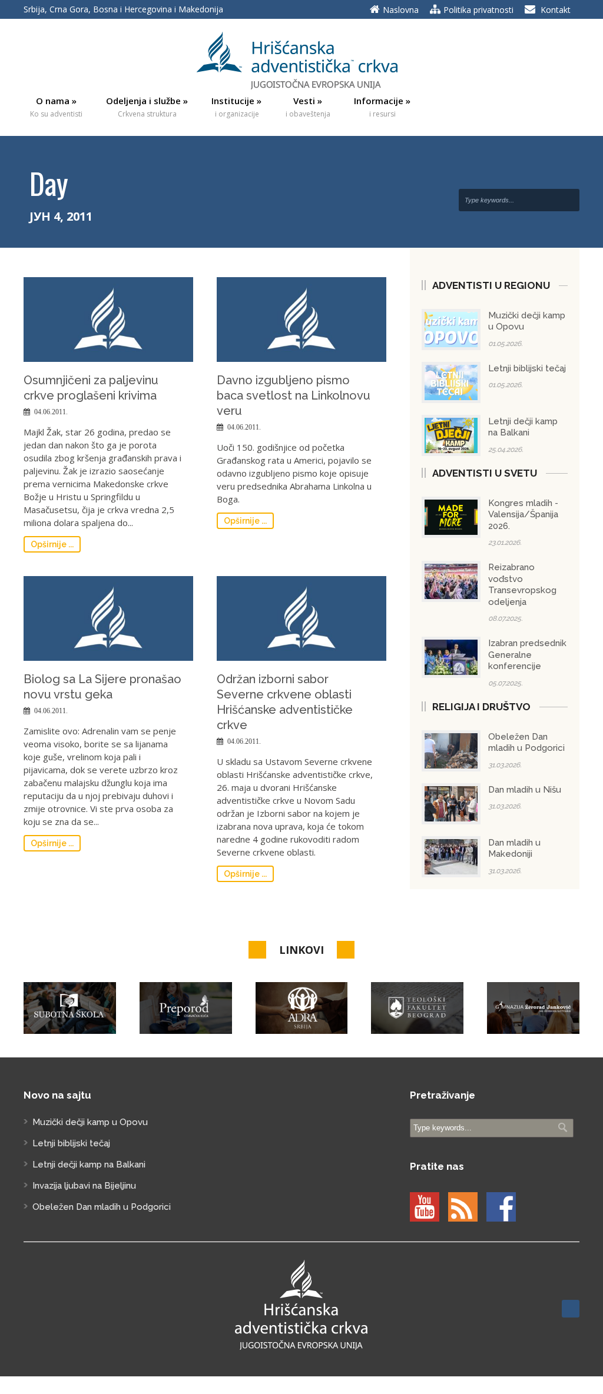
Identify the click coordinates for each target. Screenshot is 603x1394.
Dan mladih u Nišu (524, 789)
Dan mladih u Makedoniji (514, 848)
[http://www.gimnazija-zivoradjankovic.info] (533, 1008)
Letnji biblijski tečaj (527, 368)
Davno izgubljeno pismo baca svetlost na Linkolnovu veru (293, 395)
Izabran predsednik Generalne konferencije (527, 654)
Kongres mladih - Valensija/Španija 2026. (523, 514)
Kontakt (556, 9)
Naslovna (401, 9)
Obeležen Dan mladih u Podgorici (526, 742)
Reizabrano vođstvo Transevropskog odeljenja (522, 584)
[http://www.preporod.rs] (186, 1008)
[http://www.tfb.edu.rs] (417, 1008)
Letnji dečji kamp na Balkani (523, 427)
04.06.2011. (51, 412)
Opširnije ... (52, 544)
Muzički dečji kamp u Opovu (90, 1122)
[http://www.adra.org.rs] (302, 1008)
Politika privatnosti (478, 9)
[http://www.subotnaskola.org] (70, 1008)
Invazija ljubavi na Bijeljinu (84, 1185)
